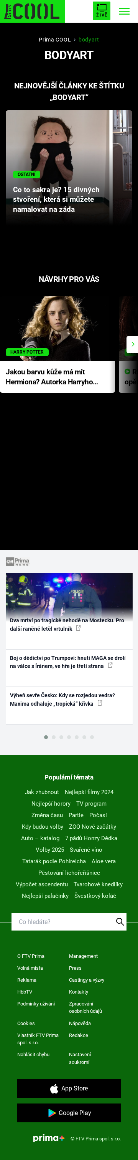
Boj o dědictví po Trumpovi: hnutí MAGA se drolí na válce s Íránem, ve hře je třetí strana (68, 662)
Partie (76, 815)
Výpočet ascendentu (42, 884)
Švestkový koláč (95, 895)
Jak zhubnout (42, 792)
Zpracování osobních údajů (85, 1007)
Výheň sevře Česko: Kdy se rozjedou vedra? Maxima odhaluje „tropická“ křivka (62, 699)
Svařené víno (86, 849)
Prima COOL (55, 40)
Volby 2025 (50, 849)
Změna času (47, 815)
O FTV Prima (30, 956)
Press (75, 968)
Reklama (26, 980)
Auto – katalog (40, 838)
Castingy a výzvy (86, 980)
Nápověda (80, 1023)
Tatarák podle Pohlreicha (54, 861)
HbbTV (24, 992)
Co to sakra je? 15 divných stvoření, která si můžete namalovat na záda (56, 200)
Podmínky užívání (36, 1004)
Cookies (26, 1023)
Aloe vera (104, 861)
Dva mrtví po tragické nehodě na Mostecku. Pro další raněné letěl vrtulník (67, 624)
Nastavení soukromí (80, 1058)
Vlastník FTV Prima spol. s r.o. (38, 1039)
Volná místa (30, 968)
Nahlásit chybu (33, 1054)
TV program (91, 803)
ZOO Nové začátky (92, 826)
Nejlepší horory (51, 803)
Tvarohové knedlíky (98, 884)
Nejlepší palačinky (45, 895)
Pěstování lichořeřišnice (69, 872)
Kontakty (78, 992)
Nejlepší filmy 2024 (89, 792)
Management (83, 956)
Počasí (98, 815)
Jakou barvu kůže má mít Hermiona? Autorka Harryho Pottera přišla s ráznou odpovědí (49, 377)
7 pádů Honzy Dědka (91, 838)
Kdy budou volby (42, 826)
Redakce (78, 1035)
